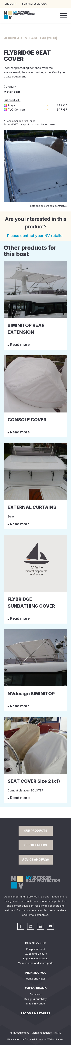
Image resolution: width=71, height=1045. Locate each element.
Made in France (35, 1003)
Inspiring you (35, 973)
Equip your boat (35, 949)
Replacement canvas (35, 958)
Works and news (35, 978)
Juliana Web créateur (51, 1039)
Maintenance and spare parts (35, 962)
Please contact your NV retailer (35, 235)
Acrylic (12, 105)
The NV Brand (36, 988)
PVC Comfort (16, 109)
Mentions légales (42, 1032)
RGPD (58, 1032)
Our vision (35, 994)
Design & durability (35, 998)
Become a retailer (35, 1013)
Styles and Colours (35, 953)
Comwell (30, 1039)
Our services (35, 943)
